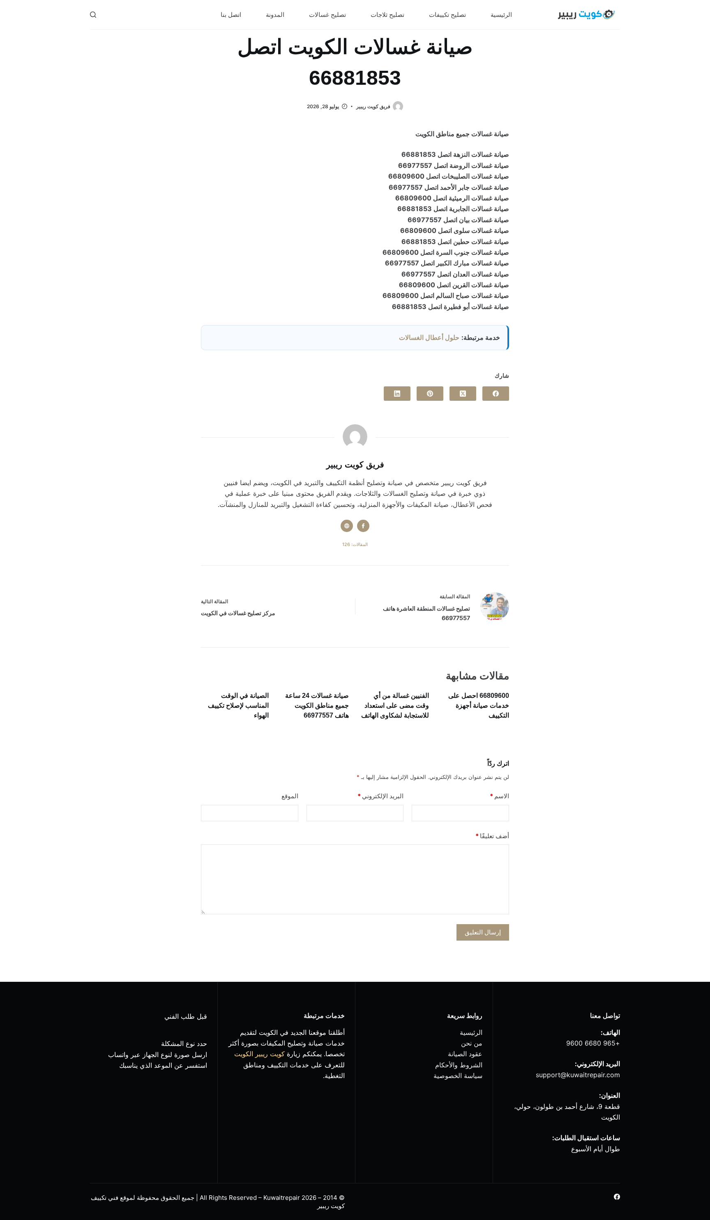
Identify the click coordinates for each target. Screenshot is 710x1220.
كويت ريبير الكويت (259, 1054)
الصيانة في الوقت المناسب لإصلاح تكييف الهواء (238, 705)
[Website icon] (347, 526)
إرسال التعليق (483, 932)
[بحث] (93, 15)
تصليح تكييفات (447, 15)
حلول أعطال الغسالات (429, 337)
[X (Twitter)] (463, 393)
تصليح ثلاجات (387, 15)
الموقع (289, 796)
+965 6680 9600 (593, 1043)
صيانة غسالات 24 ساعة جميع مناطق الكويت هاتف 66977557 (317, 705)
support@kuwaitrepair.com (578, 1075)
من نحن (471, 1043)
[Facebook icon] (363, 526)
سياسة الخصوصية (457, 1075)
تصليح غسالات (327, 15)
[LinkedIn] (397, 393)
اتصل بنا (231, 15)
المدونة (275, 15)
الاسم (499, 796)
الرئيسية (501, 15)
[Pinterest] (430, 393)
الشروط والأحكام (458, 1065)
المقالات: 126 (355, 544)
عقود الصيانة (465, 1054)
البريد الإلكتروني (380, 796)
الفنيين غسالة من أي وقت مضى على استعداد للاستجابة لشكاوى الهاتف (395, 705)
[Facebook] (495, 393)
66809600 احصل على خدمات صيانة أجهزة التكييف (478, 705)
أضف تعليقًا (492, 836)
